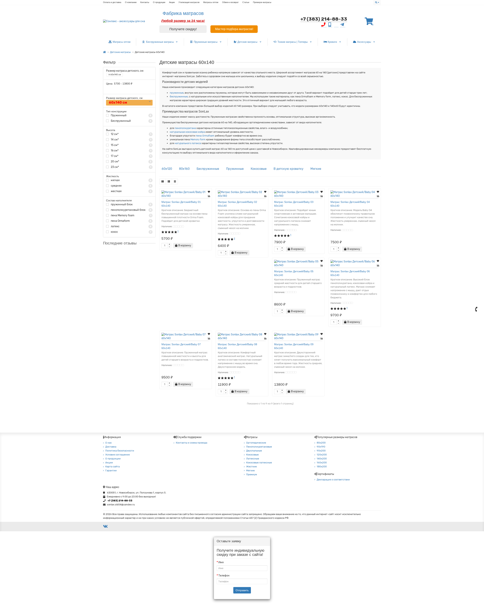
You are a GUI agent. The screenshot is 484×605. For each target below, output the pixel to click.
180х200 (322, 466)
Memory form (198, 139)
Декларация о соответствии (333, 479)
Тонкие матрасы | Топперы (293, 41)
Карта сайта (112, 466)
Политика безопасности (119, 450)
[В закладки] (209, 192)
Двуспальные (254, 450)
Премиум (251, 474)
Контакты (144, 2)
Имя (221, 562)
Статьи (245, 2)
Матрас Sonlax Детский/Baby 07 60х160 (138, 281)
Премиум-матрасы (262, 2)
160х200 (322, 462)
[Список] (169, 181)
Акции (172, 2)
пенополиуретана (185, 128)
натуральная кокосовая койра (187, 131)
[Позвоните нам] (476, 309)
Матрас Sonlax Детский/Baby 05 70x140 (138, 391)
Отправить (242, 590)
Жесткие (251, 466)
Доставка (110, 446)
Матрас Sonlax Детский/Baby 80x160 (138, 361)
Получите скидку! (183, 29)
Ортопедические (256, 442)
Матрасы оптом (210, 2)
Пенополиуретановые (259, 446)
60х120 (167, 169)
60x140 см (115, 74)
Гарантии (111, 470)
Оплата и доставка (112, 2)
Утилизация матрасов (188, 2)
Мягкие (315, 169)
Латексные (252, 458)
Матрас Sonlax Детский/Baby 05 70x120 (138, 319)
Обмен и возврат (230, 2)
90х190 (321, 446)
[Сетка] (162, 181)
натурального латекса (188, 143)
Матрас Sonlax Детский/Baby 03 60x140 (293, 203)
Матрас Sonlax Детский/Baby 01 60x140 (181, 203)
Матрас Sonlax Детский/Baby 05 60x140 (293, 273)
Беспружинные (208, 169)
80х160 (184, 169)
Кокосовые (259, 169)
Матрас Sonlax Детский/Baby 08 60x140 (237, 346)
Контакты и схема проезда (191, 442)
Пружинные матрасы (206, 41)
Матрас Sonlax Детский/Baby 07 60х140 (181, 346)
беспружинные (179, 96)
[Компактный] (175, 181)
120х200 (322, 454)
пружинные (177, 92)
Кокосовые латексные (259, 462)
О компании (131, 2)
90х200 (321, 450)
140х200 (322, 458)
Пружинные (235, 169)
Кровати (333, 41)
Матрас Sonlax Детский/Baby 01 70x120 (138, 251)
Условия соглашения (117, 454)
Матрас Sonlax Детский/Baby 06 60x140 (350, 273)
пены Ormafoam (204, 135)
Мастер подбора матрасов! (234, 29)
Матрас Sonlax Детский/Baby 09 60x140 (293, 346)
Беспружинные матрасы (160, 41)
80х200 (321, 442)
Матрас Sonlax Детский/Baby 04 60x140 (350, 203)
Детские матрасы (247, 41)
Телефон (224, 575)
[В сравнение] (209, 196)
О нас (108, 442)
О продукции (159, 2)
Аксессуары (364, 41)
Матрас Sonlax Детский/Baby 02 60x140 (237, 203)
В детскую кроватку (288, 169)
